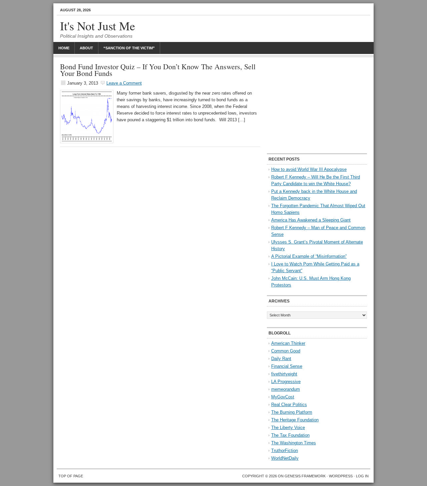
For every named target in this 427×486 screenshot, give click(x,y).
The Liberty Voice (288, 427)
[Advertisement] (317, 105)
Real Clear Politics (289, 404)
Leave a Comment (124, 83)
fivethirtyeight (284, 373)
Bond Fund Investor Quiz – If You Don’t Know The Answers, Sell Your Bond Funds (158, 70)
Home (63, 48)
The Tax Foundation (290, 435)
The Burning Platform (291, 412)
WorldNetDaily (285, 458)
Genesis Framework (305, 476)
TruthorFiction (284, 450)
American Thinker (288, 343)
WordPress (341, 476)
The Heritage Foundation (295, 419)
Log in (362, 476)
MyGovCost (282, 396)
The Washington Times (293, 442)
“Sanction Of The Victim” (129, 48)
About (86, 48)
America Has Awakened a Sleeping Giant (311, 220)
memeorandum (285, 389)
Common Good (285, 350)
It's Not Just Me (97, 26)
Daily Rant (281, 358)
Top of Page (70, 476)
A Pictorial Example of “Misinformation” (309, 256)
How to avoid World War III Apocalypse (309, 169)
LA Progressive (286, 381)
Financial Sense (286, 366)
